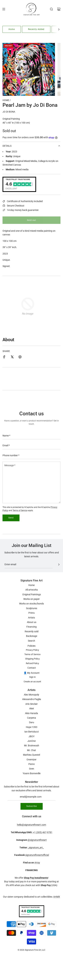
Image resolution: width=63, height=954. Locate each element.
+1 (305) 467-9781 (42, 832)
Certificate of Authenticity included (25, 201)
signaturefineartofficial (37, 855)
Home (12, 29)
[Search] (51, 9)
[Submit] (58, 564)
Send (11, 518)
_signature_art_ (36, 847)
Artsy (37, 862)
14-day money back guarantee (22, 210)
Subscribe (31, 806)
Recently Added (36, 29)
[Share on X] (12, 357)
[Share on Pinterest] (20, 357)
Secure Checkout (15, 205)
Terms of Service (20, 510)
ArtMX (56, 896)
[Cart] (58, 9)
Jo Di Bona (9, 111)
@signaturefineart (37, 840)
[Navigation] (3, 9)
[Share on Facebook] (4, 357)
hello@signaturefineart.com (31, 824)
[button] (58, 29)
